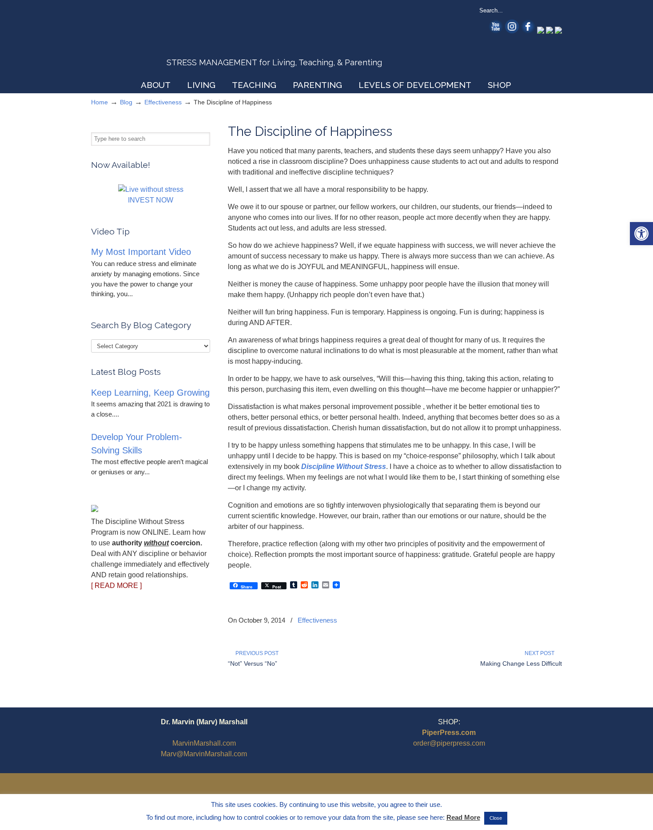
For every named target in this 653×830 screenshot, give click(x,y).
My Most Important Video (141, 252)
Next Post (541, 653)
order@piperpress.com (449, 743)
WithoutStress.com (155, 41)
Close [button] (496, 818)
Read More (463, 817)
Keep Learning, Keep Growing (150, 392)
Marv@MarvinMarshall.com (204, 754)
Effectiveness (163, 102)
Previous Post (256, 653)
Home (99, 102)
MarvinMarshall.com (204, 743)
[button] (641, 233)
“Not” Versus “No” (252, 663)
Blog (126, 102)
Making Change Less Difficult (521, 663)
